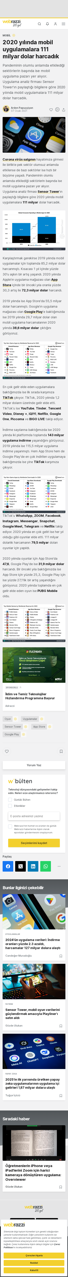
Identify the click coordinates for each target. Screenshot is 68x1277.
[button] (34, 230)
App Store (39, 726)
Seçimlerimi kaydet (34, 843)
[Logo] (12, 23)
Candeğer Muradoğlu (18, 955)
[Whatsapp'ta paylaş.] (46, 866)
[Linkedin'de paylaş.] (34, 866)
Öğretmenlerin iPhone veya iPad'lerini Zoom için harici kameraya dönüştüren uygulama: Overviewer (33, 1173)
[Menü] (63, 24)
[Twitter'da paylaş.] (21, 866)
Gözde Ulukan (13, 1025)
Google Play (33, 312)
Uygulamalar (30, 718)
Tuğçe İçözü (12, 1095)
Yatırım (9, 1004)
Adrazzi (10, 705)
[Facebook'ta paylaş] (9, 866)
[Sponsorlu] (34, 665)
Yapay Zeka (11, 1074)
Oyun (8, 718)
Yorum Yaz (34, 765)
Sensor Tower (48, 191)
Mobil (7, 35)
